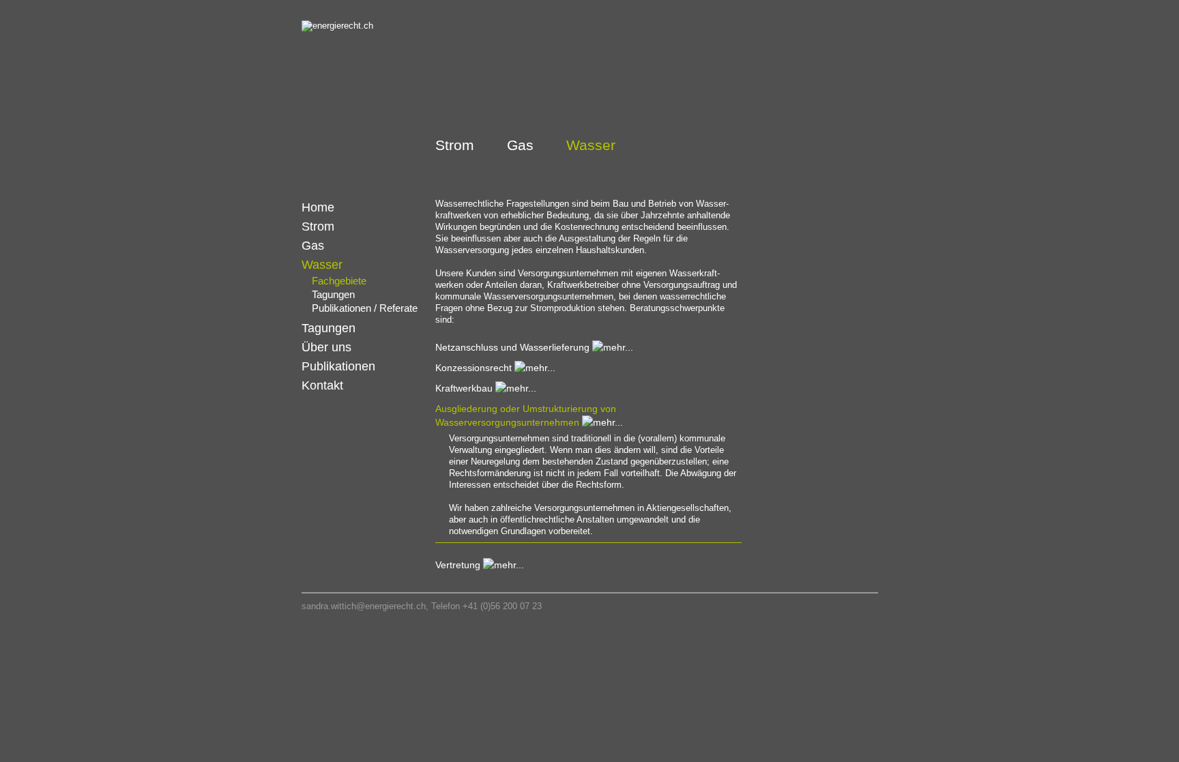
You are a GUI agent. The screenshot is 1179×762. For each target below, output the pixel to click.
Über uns (326, 347)
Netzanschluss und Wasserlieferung (512, 347)
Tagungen (333, 294)
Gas (520, 145)
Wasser (590, 145)
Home (318, 207)
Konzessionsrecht (473, 367)
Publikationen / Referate (365, 308)
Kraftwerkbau (464, 388)
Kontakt (322, 385)
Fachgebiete (339, 281)
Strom (454, 145)
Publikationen (338, 366)
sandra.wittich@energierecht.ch (364, 606)
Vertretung (457, 564)
